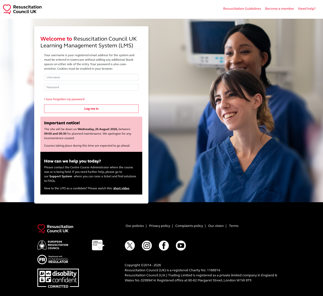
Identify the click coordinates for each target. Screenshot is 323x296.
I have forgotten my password (64, 99)
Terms (234, 226)
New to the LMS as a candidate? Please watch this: (86, 188)
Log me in (91, 109)
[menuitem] (242, 8)
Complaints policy (189, 226)
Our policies (135, 226)
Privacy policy (159, 226)
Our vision (216, 226)
